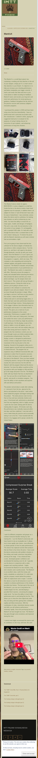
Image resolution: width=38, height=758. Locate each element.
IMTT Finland (10, 8)
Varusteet (18, 669)
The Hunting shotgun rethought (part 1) (14, 706)
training (10, 671)
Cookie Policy (10, 749)
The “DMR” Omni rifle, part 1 (11, 695)
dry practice (27, 669)
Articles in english (11, 669)
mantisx (6, 671)
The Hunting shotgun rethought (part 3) (14, 699)
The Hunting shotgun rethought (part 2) (14, 702)
